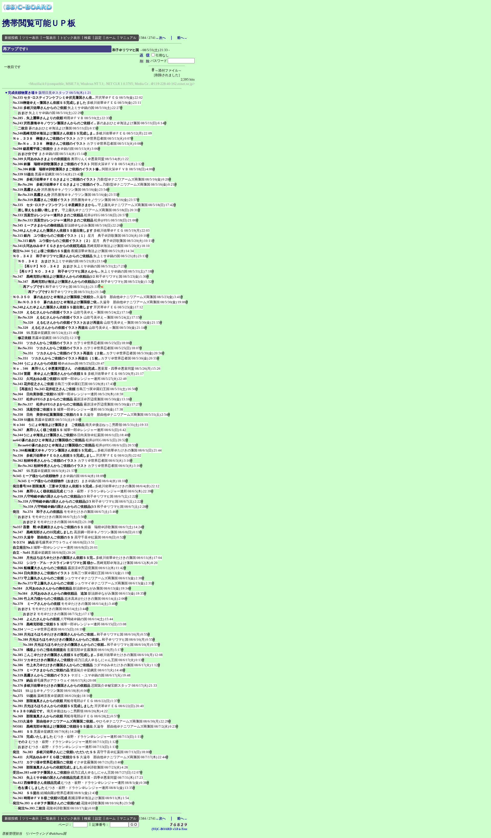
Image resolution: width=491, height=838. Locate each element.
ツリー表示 (30, 38)
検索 (87, 38)
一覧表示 (49, 38)
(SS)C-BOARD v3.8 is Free (169, 829)
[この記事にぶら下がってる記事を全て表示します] (10, 99)
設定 (98, 38)
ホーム (111, 38)
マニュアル (128, 38)
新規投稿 (11, 38)
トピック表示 (70, 38)
